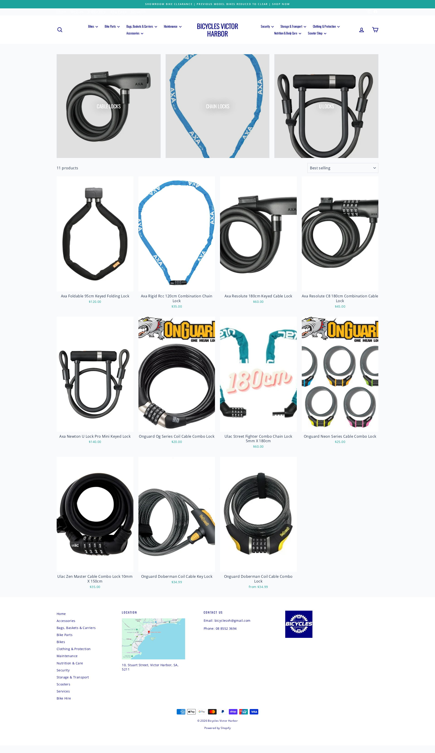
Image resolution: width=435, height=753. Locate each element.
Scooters (63, 684)
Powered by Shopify (217, 728)
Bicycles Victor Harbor (217, 30)
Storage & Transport (291, 26)
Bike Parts (110, 26)
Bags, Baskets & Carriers (139, 26)
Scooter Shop (315, 33)
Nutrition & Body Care (286, 33)
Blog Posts (118, 12)
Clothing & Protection (324, 26)
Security (265, 26)
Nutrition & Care (70, 663)
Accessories (133, 33)
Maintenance (171, 26)
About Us (138, 12)
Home (61, 12)
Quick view (95, 286)
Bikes (91, 26)
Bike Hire (64, 698)
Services (77, 12)
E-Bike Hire (97, 12)
